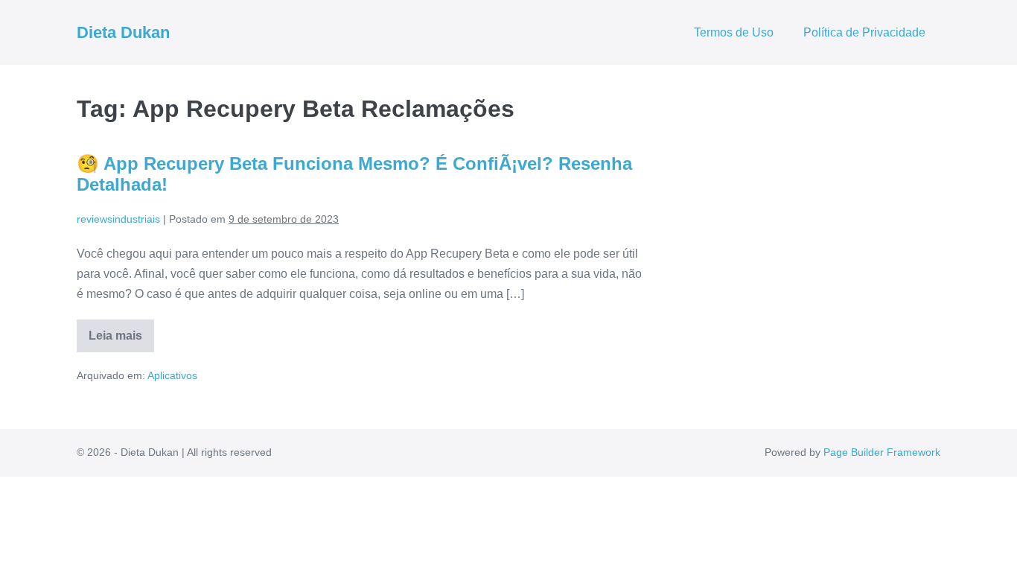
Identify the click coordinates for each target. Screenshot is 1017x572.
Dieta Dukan (123, 32)
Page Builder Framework (881, 452)
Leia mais (121, 340)
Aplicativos (172, 375)
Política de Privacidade (864, 32)
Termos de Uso (734, 32)
